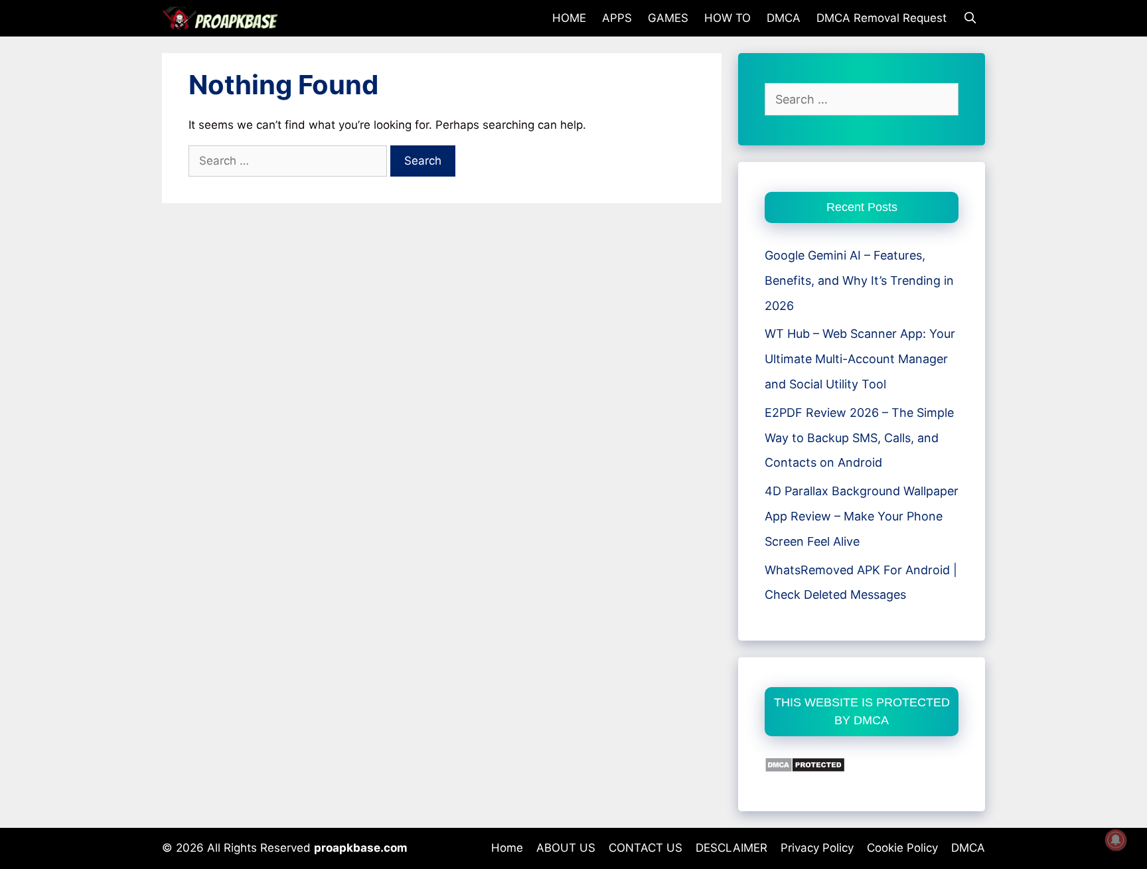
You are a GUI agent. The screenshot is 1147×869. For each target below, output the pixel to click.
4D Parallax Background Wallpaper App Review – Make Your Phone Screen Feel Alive (861, 516)
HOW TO (727, 18)
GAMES (668, 18)
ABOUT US (565, 847)
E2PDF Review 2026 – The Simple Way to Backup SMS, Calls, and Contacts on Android (859, 438)
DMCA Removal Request (881, 18)
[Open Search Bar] (970, 18)
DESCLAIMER (731, 847)
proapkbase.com (361, 847)
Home (507, 847)
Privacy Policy (817, 847)
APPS (617, 18)
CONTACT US (645, 847)
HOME (569, 18)
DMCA (784, 18)
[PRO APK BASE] (223, 18)
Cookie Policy (902, 847)
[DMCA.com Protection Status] (805, 768)
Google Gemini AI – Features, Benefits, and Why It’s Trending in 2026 (859, 280)
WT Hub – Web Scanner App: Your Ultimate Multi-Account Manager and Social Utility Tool (860, 359)
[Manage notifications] (1115, 839)
